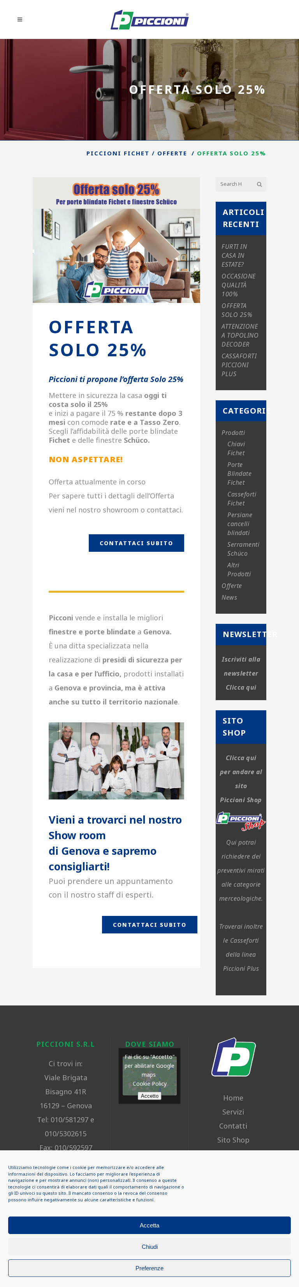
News (229, 597)
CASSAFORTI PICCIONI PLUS (239, 365)
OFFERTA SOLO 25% (237, 310)
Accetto (149, 1096)
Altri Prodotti (239, 569)
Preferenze (149, 1268)
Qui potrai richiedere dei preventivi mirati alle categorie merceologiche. (241, 870)
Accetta (149, 1225)
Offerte (172, 153)
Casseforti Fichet (241, 498)
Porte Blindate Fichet (239, 473)
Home (233, 1097)
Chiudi (150, 1246)
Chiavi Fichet (236, 448)
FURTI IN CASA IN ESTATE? (234, 255)
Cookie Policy (150, 1083)
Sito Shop (233, 1139)
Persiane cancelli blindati (239, 524)
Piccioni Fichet (118, 153)
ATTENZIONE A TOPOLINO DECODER (240, 335)
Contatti (233, 1125)
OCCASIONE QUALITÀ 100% (239, 285)
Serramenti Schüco (243, 549)
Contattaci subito (136, 543)
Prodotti (233, 432)
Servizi (233, 1111)
